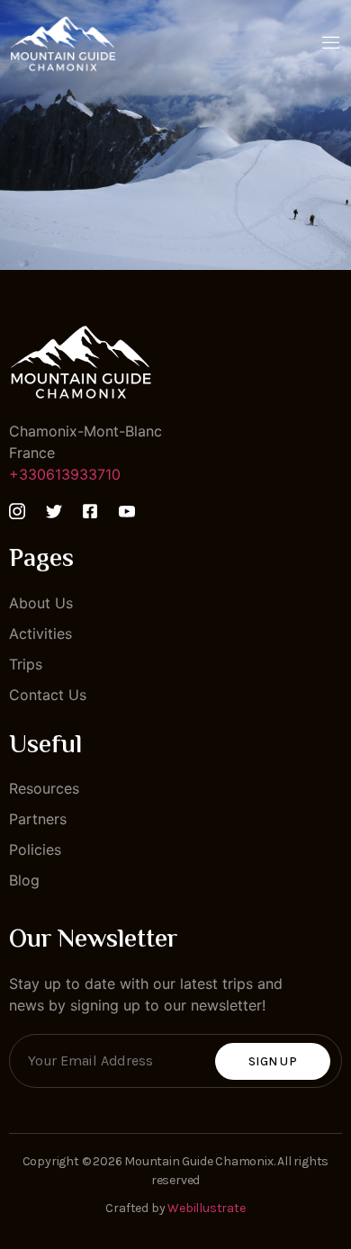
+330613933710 (65, 474)
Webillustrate (206, 1208)
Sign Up (272, 1061)
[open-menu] (331, 44)
